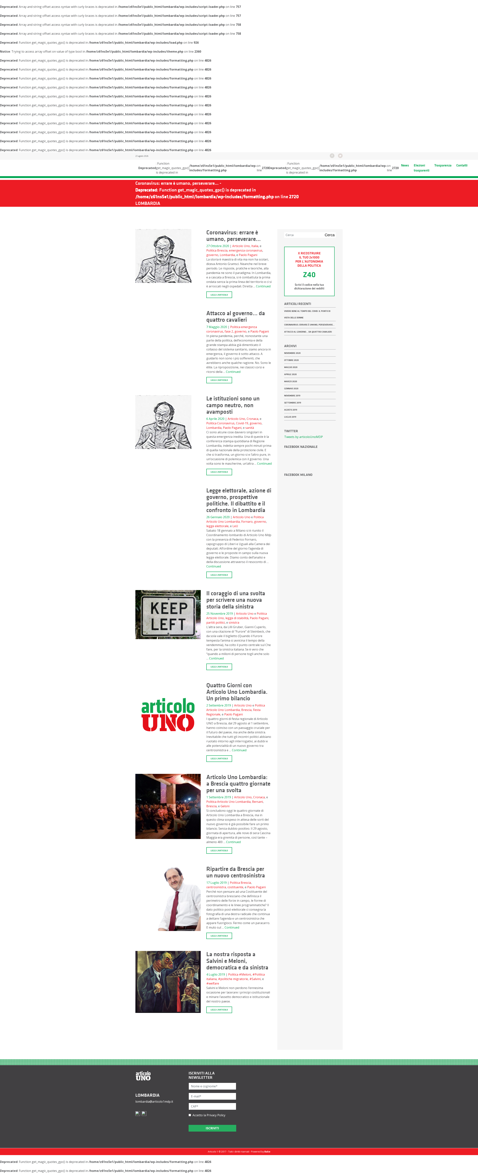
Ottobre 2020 (291, 360)
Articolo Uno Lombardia (223, 522)
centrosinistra (216, 887)
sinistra (234, 622)
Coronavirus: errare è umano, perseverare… (309, 324)
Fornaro (247, 522)
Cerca (330, 235)
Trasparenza (442, 165)
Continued (263, 286)
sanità (249, 428)
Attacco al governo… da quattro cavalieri (308, 331)
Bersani (257, 802)
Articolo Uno (241, 246)
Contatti (462, 165)
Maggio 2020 (290, 367)
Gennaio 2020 (291, 388)
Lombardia (227, 255)
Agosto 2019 (290, 409)
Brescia (222, 250)
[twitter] (340, 155)
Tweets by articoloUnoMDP (303, 437)
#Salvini (255, 979)
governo (212, 255)
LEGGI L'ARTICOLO (219, 294)
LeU (235, 526)
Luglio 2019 (290, 416)
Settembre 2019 (292, 402)
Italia (254, 246)
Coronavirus (226, 423)
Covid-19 (242, 423)
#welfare (212, 983)
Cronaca (252, 419)
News (405, 165)
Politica (211, 250)
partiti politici (215, 622)
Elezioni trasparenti (421, 168)
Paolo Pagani (248, 255)
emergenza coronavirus (245, 250)
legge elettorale (217, 526)
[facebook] (332, 155)
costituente (235, 887)
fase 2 (229, 331)
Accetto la (208, 1115)
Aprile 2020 (290, 374)
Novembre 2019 (292, 395)
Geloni (225, 806)
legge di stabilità (236, 618)
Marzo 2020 (290, 381)
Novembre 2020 (292, 353)
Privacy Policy (216, 1115)
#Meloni (245, 974)
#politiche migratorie (233, 979)
